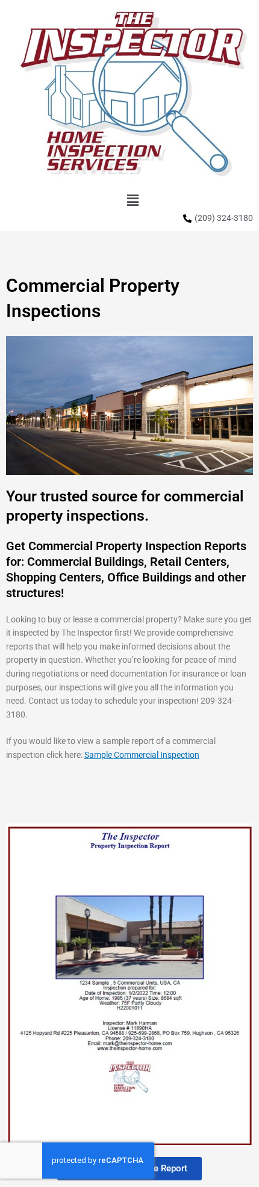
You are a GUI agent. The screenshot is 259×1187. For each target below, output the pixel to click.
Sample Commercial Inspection (141, 755)
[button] (132, 200)
